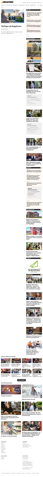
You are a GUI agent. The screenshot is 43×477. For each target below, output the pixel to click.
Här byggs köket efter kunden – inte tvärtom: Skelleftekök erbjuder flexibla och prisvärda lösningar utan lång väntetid (34, 75)
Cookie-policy (28, 473)
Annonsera (24, 2)
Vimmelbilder (33, 5)
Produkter (24, 443)
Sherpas (37, 473)
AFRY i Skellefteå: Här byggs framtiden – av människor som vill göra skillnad (33, 164)
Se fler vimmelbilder (21, 380)
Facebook (2, 457)
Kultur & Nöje (9, 5)
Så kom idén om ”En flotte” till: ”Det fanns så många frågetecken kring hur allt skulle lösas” (31, 414)
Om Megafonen (33, 2)
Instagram (2, 458)
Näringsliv (15, 5)
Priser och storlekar (26, 444)
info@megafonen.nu (28, 463)
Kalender (2, 450)
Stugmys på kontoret (6, 396)
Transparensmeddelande (31, 103)
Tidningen (28, 2)
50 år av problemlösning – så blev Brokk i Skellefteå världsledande (33, 148)
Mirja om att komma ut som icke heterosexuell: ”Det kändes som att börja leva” (10, 418)
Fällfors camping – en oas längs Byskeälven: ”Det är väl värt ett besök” (34, 238)
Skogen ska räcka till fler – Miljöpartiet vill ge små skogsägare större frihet (33, 120)
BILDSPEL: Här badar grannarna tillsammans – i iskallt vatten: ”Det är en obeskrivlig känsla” (32, 352)
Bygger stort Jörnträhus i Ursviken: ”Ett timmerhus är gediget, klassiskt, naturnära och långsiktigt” (33, 221)
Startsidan (3, 443)
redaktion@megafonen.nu (28, 462)
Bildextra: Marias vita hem (28, 399)
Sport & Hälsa (22, 5)
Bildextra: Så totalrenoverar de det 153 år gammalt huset (34, 336)
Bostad (27, 5)
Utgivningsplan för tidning (27, 445)
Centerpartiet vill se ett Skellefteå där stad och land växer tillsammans (33, 91)
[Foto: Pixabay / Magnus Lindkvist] (12, 9)
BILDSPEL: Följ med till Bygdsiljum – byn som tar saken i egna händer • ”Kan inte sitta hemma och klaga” (33, 287)
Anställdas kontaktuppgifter (27, 464)
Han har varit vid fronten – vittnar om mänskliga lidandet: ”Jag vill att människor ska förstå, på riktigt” (34, 303)
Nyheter (3, 5)
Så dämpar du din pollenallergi (9, 436)
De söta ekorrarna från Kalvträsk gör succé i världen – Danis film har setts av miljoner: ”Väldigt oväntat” (34, 253)
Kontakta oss (39, 2)
